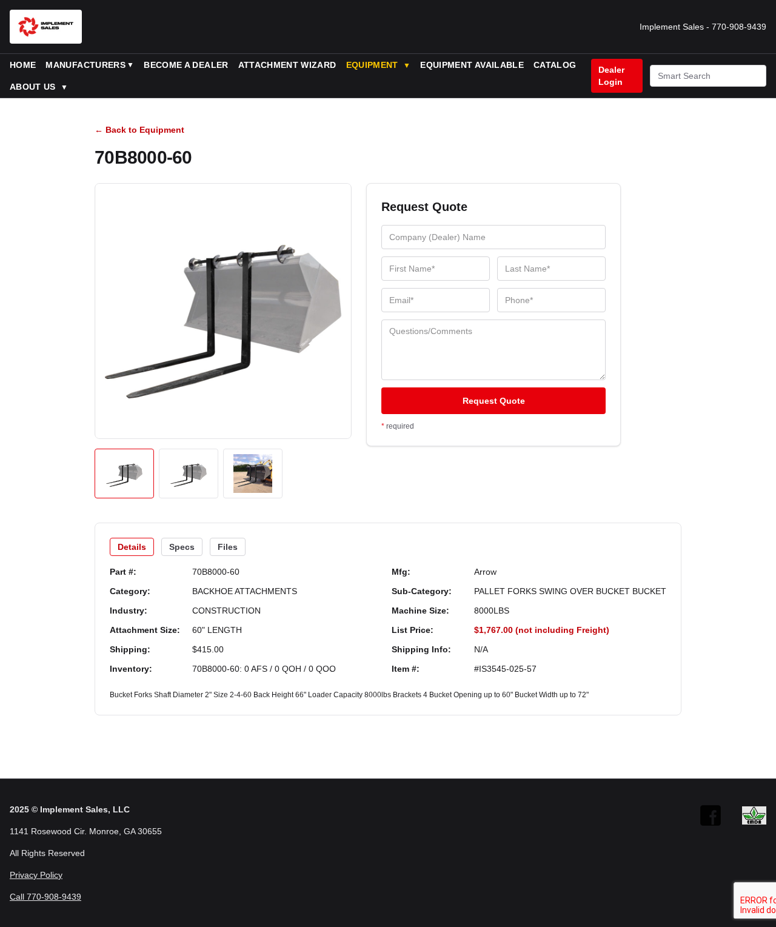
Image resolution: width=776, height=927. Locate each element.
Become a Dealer (186, 65)
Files (228, 547)
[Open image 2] (188, 473)
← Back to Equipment (139, 130)
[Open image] (223, 311)
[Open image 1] (124, 473)
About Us (39, 87)
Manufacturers (85, 65)
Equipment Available (472, 65)
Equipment (378, 65)
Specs (182, 547)
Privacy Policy (36, 875)
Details (132, 547)
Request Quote (494, 401)
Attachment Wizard (287, 65)
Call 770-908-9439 (45, 897)
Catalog (555, 65)
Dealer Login (611, 76)
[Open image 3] (253, 473)
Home (23, 65)
